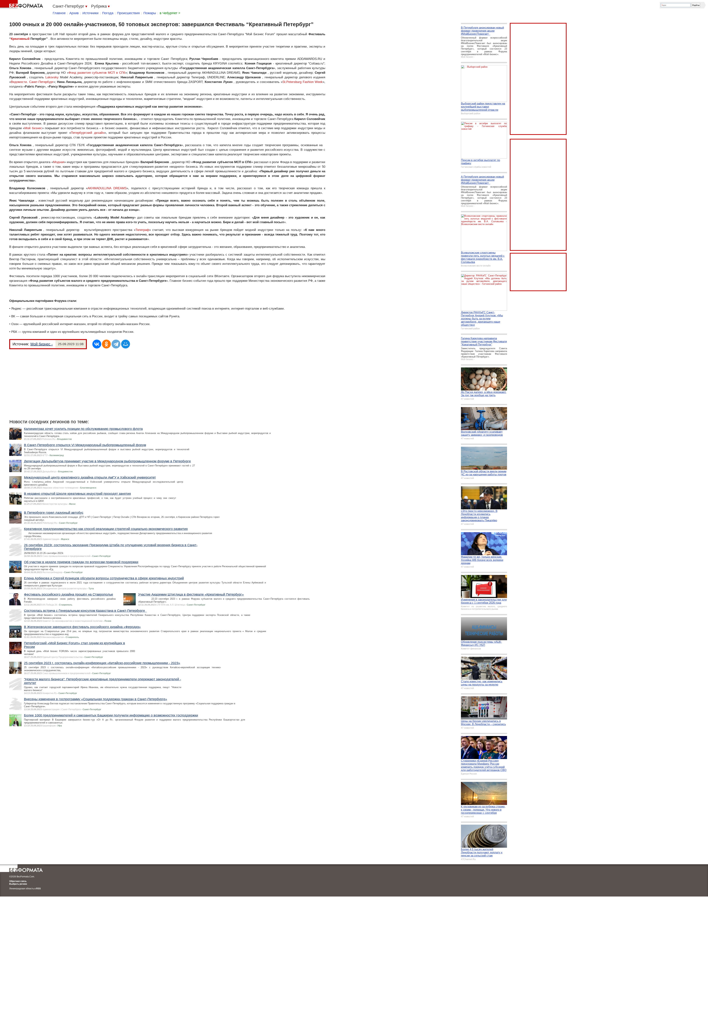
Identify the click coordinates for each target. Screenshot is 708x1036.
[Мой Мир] (125, 344)
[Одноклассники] (106, 344)
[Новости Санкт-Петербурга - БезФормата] (22, 4)
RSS (38, 888)
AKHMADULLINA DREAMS (107, 188)
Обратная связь (18, 881)
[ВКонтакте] (96, 344)
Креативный (20, 39)
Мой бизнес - (41, 344)
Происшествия (128, 13)
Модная (58, 162)
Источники (90, 13)
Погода (107, 13)
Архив (74, 13)
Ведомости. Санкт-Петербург (32, 82)
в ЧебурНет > (170, 13)
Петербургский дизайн (87, 133)
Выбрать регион (18, 884)
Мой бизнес (33, 128)
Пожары (149, 13)
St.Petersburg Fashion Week (302, 82)
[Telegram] (116, 344)
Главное (59, 13)
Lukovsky (52, 77)
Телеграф (142, 230)
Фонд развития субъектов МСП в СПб (97, 72)
